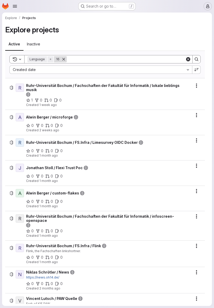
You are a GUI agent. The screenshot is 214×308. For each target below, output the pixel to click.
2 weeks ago (49, 130)
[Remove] (64, 59)
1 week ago (48, 105)
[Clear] (188, 59)
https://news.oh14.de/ (42, 277)
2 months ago (49, 288)
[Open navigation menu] (15, 6)
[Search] (196, 59)
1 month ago (48, 155)
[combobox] (100, 70)
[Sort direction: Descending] (196, 70)
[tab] (14, 44)
